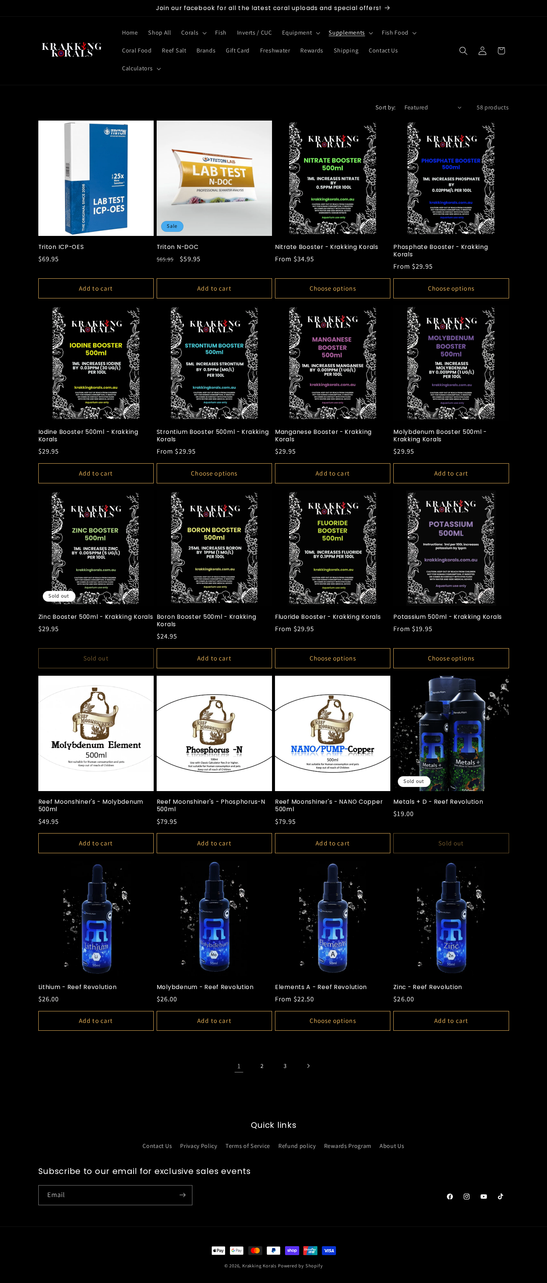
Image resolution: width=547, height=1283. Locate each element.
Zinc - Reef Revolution (427, 987)
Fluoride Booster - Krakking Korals (328, 617)
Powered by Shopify (300, 1266)
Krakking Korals (259, 1266)
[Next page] (308, 1065)
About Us (392, 1146)
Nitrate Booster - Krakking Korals (326, 247)
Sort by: (385, 107)
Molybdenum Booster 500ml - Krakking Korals (440, 435)
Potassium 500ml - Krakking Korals (447, 617)
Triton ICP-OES (61, 247)
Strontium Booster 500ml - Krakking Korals (213, 435)
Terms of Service (247, 1146)
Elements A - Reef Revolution (321, 987)
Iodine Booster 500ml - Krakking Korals (88, 435)
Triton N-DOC (178, 247)
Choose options (333, 288)
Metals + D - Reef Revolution (438, 802)
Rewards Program (347, 1146)
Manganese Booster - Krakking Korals (323, 435)
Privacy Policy (198, 1146)
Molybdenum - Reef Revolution (205, 987)
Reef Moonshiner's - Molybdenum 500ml (91, 805)
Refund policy (297, 1146)
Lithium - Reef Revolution (77, 987)
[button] (193, 33)
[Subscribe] (182, 1195)
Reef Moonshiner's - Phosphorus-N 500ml (211, 805)
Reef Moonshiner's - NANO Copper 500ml (329, 805)
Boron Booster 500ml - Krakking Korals (206, 620)
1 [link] (239, 1065)
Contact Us (157, 1146)
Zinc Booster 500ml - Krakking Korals (95, 617)
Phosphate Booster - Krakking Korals (440, 250)
